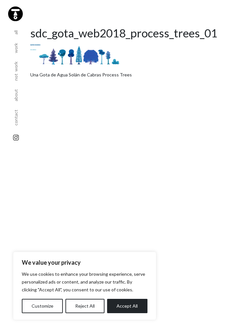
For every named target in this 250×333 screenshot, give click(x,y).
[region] (84, 286)
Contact (16, 115)
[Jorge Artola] (14, 13)
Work (16, 46)
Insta (16, 137)
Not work (16, 69)
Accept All (127, 306)
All (16, 30)
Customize (42, 306)
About (16, 93)
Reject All (85, 306)
